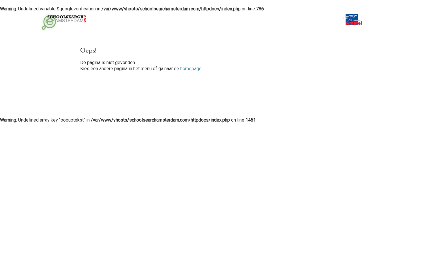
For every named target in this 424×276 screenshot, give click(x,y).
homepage (191, 68)
